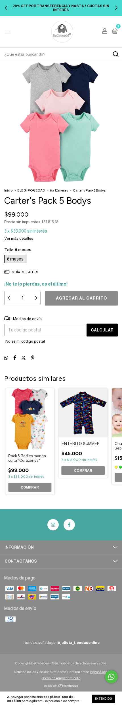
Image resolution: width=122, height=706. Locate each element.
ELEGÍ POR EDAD (31, 190)
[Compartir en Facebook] (14, 357)
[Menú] (8, 32)
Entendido (103, 698)
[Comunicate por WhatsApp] (111, 676)
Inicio (8, 190)
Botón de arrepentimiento (61, 678)
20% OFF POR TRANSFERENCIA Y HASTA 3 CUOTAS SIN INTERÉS (61, 8)
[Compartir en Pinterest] (32, 357)
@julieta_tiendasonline (78, 642)
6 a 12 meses (59, 190)
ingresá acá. (99, 672)
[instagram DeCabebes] (53, 524)
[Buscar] (115, 54)
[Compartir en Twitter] (23, 357)
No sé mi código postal (25, 341)
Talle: (17, 249)
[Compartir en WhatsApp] (6, 357)
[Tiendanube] (61, 686)
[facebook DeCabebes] (69, 524)
